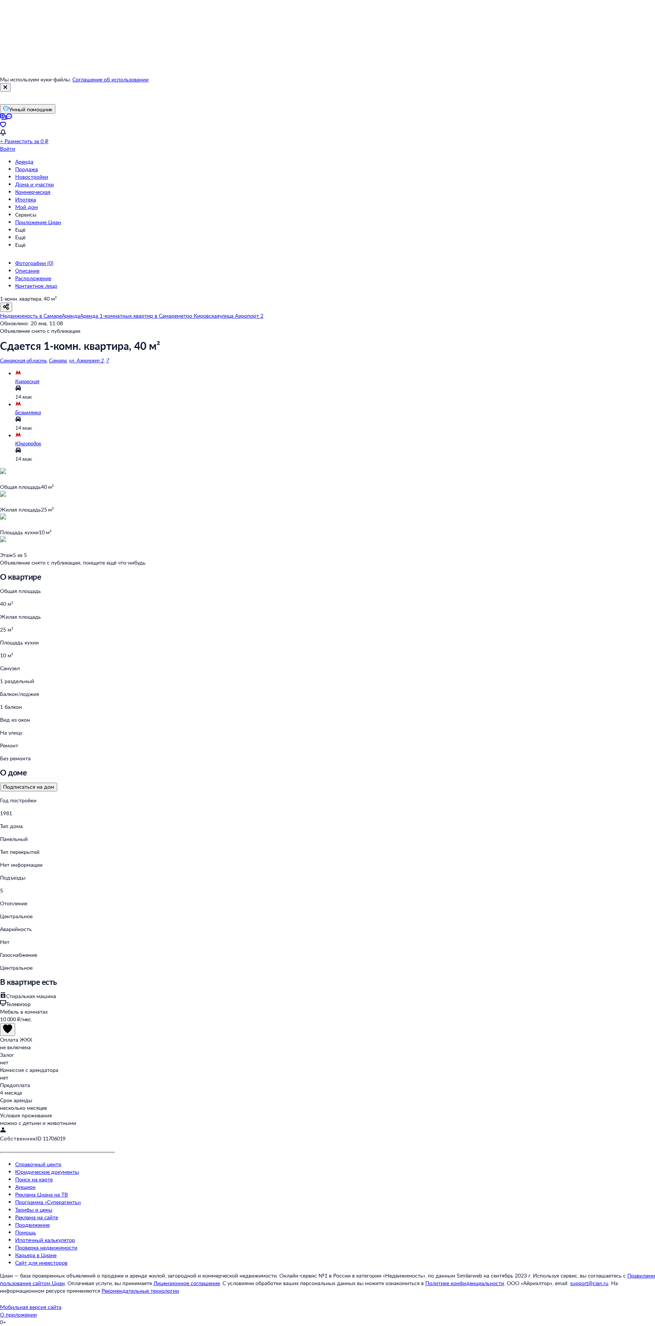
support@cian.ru (589, 1283)
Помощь (25, 1232)
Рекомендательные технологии (140, 1290)
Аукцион (25, 1186)
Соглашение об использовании (110, 79)
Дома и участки (34, 184)
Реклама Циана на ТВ (41, 1194)
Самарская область (23, 360)
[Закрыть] (5, 87)
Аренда (24, 161)
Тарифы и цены (33, 1209)
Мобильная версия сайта (30, 1306)
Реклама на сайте (36, 1217)
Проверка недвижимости (46, 1247)
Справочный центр (38, 1164)
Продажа (26, 169)
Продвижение (32, 1224)
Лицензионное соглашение (187, 1283)
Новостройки (31, 176)
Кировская (27, 381)
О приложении (18, 1314)
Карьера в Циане (35, 1255)
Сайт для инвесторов (41, 1262)
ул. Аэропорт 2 (86, 360)
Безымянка (28, 412)
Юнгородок (28, 443)
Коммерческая (32, 191)
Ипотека (25, 199)
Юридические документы (47, 1171)
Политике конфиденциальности (464, 1283)
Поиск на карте (34, 1179)
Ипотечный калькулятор (45, 1239)
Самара (58, 360)
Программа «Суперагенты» (48, 1202)
